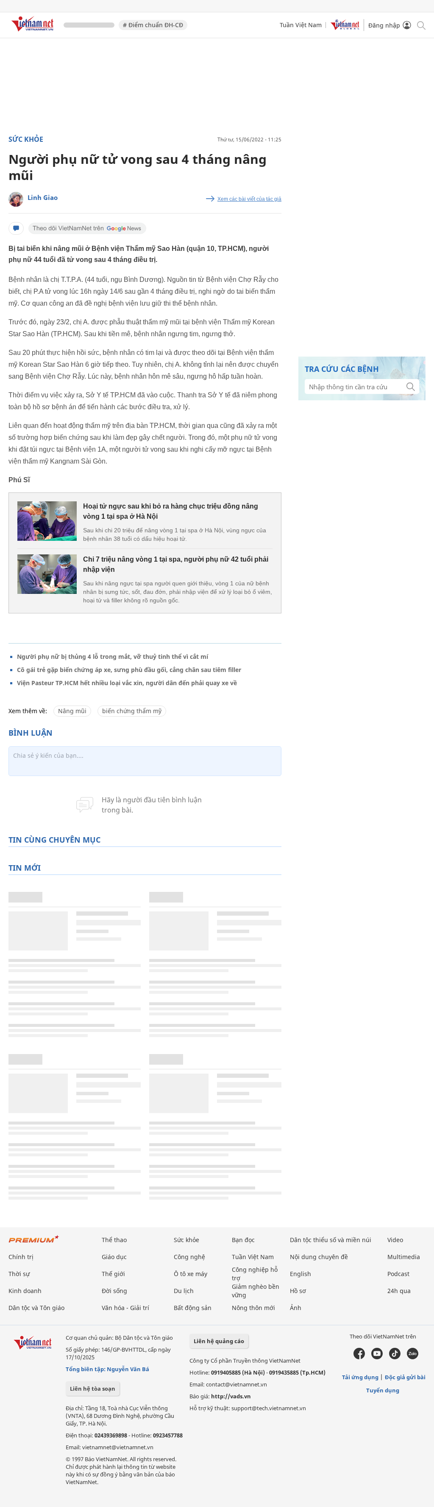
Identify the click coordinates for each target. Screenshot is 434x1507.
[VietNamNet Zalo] (412, 1357)
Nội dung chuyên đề (319, 1257)
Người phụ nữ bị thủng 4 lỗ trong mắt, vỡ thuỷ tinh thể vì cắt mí (112, 656)
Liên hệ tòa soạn (92, 1388)
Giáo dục (114, 1257)
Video (395, 1240)
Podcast (398, 1274)
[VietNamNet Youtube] (377, 1357)
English (300, 1274)
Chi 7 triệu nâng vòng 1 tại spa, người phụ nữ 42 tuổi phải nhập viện (175, 564)
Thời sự (19, 1274)
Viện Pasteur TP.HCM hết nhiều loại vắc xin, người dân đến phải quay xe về (127, 683)
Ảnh (295, 1308)
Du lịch (184, 1291)
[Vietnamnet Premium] (33, 1243)
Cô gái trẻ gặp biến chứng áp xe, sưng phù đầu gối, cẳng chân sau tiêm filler (129, 670)
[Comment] (16, 228)
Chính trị (20, 1257)
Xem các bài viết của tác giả (249, 199)
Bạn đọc (243, 1240)
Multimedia (403, 1257)
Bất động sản (192, 1308)
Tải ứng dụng (360, 1377)
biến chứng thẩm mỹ (131, 711)
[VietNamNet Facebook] (359, 1357)
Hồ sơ (298, 1291)
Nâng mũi (72, 711)
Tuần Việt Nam (301, 25)
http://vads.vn (231, 1396)
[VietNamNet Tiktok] (395, 1357)
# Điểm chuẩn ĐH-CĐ (153, 25)
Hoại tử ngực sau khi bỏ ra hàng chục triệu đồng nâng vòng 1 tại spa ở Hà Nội (170, 511)
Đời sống (114, 1291)
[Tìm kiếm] (421, 25)
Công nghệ (189, 1257)
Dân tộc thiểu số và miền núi (330, 1240)
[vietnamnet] (33, 33)
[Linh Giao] (15, 199)
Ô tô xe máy (190, 1274)
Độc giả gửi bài (405, 1377)
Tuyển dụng (382, 1390)
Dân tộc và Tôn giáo (36, 1308)
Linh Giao (43, 197)
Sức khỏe (25, 139)
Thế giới (113, 1274)
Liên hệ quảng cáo (219, 1341)
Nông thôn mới (253, 1308)
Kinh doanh (25, 1291)
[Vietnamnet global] (345, 28)
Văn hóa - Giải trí (125, 1308)
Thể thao (114, 1240)
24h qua (399, 1291)
